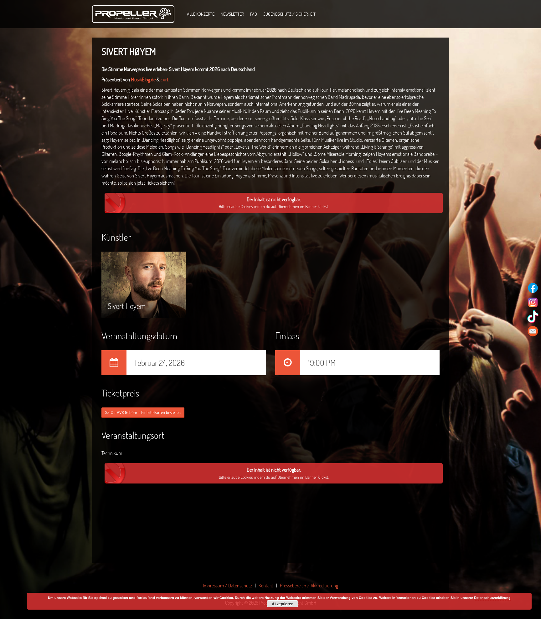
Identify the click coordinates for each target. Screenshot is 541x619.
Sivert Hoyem (127, 289)
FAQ (253, 14)
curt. (165, 79)
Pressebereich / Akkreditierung (309, 585)
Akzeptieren (282, 603)
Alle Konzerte (200, 14)
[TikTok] (533, 316)
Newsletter (232, 14)
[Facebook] (533, 288)
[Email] (533, 331)
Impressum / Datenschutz (227, 585)
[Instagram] (533, 302)
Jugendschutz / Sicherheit (289, 14)
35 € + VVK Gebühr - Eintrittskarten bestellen (143, 412)
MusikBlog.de (144, 79)
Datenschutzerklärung (492, 597)
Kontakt (266, 585)
